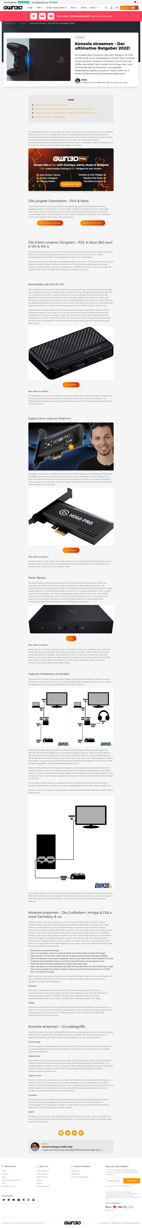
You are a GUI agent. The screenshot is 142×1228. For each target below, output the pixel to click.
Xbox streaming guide (50, 223)
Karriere (39, 1180)
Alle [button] (30, 8)
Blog (4, 1171)
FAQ (3, 1183)
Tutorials (23, 23)
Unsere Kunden (42, 1174)
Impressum (104, 1223)
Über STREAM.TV (42, 1171)
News (4, 1177)
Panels (83, 8)
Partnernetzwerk (42, 1186)
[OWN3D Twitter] (4, 1200)
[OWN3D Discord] (24, 1200)
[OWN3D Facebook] (9, 1200)
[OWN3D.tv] (72, 1222)
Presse (38, 1183)
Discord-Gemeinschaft (10, 1180)
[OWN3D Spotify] (33, 1200)
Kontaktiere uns (8, 1186)
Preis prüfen (71, 385)
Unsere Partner (42, 1177)
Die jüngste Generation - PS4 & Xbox (52, 105)
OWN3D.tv (75, 1171)
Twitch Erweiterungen (79, 1177)
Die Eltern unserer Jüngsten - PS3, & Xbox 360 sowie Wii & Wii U (64, 109)
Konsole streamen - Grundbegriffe (51, 117)
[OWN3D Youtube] (14, 1200)
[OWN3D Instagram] (19, 1200)
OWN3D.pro (76, 1174)
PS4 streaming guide (92, 223)
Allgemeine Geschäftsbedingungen (125, 1223)
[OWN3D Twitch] (29, 1200)
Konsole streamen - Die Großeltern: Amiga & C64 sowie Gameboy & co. (67, 113)
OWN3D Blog (10, 23)
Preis (71, 638)
